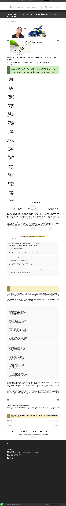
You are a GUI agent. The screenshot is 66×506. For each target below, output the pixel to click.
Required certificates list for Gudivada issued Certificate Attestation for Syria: (34, 236)
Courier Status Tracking (37, 42)
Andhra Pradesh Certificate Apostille (12, 21)
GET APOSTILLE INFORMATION (18, 39)
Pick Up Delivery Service (37, 39)
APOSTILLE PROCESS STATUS (20, 54)
